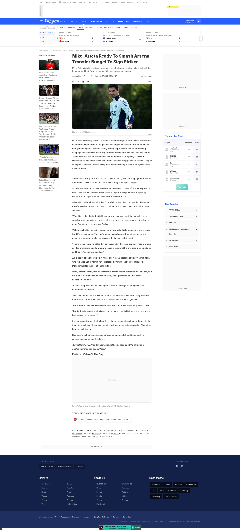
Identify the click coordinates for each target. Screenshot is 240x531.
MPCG (139, 2)
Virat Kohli (172, 223)
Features (89, 27)
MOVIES (65, 2)
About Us (53, 517)
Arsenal (81, 419)
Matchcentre (101, 504)
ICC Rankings (173, 240)
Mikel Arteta (92, 419)
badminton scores (131, 430)
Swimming (156, 496)
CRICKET (73, 2)
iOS (112, 437)
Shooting (184, 490)
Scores (63, 27)
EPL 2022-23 (127, 484)
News (80, 27)
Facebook (96, 433)
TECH (102, 2)
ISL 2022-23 (101, 484)
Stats (118, 27)
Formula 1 (110, 21)
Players (134, 27)
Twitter (116, 433)
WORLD (48, 2)
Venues (44, 504)
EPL (47, 27)
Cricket (74, 21)
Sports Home (43, 50)
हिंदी (60, 2)
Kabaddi (172, 490)
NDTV (42, 2)
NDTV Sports (77, 433)
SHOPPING (116, 2)
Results (70, 488)
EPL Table (108, 27)
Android (105, 437)
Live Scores (46, 484)
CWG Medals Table (176, 216)
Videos (44, 496)
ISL (43, 37)
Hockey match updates (113, 430)
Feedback (65, 517)
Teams (125, 27)
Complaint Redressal (101, 517)
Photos (99, 27)
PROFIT (54, 2)
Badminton (137, 21)
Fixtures (71, 27)
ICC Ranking (72, 504)
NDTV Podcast (96, 21)
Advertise (43, 517)
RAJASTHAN (131, 2)
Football (83, 21)
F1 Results (143, 430)
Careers (116, 517)
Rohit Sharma (173, 247)
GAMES (107, 2)
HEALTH (95, 2)
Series (69, 484)
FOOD (80, 2)
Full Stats (182, 187)
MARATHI (146, 2)
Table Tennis (171, 496)
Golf (128, 21)
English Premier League (59, 50)
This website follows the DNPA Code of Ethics (135, 521)
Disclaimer (76, 517)
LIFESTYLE (87, 2)
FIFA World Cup (174, 210)
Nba (162, 490)
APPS (123, 2)
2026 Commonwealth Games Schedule (179, 231)
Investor (87, 517)
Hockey (178, 484)
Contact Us (127, 517)
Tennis (120, 21)
